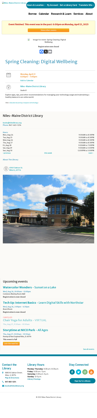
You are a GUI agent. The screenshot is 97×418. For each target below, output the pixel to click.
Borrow (33, 13)
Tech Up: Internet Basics (43, 302)
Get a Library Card (68, 5)
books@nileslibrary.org (12, 123)
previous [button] (7, 153)
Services (78, 13)
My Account (52, 5)
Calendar (44, 13)
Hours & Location (35, 5)
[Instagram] (85, 372)
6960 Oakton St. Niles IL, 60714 (16, 169)
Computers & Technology (30, 103)
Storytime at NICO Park (25, 330)
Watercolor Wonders (29, 287)
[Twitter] (78, 372)
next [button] (90, 153)
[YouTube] (91, 372)
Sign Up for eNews (82, 381)
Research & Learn (61, 13)
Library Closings (34, 379)
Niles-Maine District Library (33, 86)
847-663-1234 (10, 382)
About (89, 13)
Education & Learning (16, 103)
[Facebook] (72, 372)
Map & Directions (12, 378)
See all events (88, 349)
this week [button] (48, 153)
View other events (48, 30)
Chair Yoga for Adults (24, 320)
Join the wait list (11, 343)
